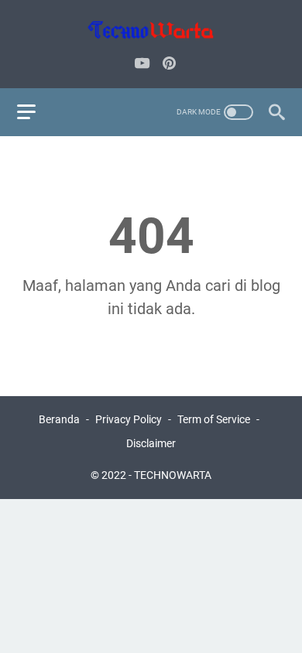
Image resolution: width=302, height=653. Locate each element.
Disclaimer (151, 443)
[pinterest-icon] (169, 65)
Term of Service (213, 419)
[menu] (35, 112)
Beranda (59, 419)
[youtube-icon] (142, 65)
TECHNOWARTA (172, 475)
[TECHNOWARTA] (151, 30)
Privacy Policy (128, 419)
